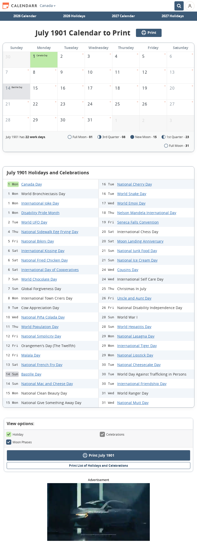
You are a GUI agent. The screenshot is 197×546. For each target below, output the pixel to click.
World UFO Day (34, 222)
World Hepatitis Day (134, 326)
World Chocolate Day (39, 279)
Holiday (18, 434)
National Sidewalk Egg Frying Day (49, 231)
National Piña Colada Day (43, 317)
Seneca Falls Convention (138, 222)
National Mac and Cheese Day (47, 383)
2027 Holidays (173, 16)
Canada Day (31, 184)
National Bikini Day (37, 241)
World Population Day (39, 326)
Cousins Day (127, 269)
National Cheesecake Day (139, 364)
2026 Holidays (74, 16)
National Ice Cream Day (137, 260)
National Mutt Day (133, 402)
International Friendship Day (141, 383)
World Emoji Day (131, 203)
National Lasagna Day (135, 336)
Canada (46, 5)
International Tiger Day (137, 345)
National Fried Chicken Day (44, 260)
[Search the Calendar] (179, 6)
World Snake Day (131, 193)
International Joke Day (40, 203)
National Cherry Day (134, 184)
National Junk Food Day (137, 250)
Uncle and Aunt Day (134, 298)
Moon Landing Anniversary (140, 241)
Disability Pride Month (40, 212)
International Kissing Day (42, 250)
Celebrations (115, 434)
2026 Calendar (24, 16)
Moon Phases (22, 442)
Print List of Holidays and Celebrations (98, 465)
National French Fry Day (41, 364)
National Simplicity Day (41, 336)
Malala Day (30, 355)
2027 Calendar (123, 16)
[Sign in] (189, 6)
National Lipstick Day (135, 355)
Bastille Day (31, 374)
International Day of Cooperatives (50, 269)
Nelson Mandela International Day (146, 212)
